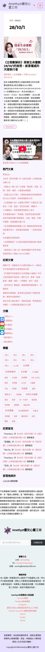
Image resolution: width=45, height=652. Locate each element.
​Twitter (22, 614)
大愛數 (32, 383)
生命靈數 (9, 410)
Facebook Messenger (24, 563)
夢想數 (14, 383)
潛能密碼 (26, 405)
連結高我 (24, 416)
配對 (33, 416)
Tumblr (22, 617)
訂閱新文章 (38, 542)
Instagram (23, 604)
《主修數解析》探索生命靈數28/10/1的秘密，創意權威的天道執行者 (22, 66)
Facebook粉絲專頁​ (22, 601)
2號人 (15, 355)
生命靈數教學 (23, 411)
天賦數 (24, 388)
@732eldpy (25, 560)
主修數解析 (10, 371)
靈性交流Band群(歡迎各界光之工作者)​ (22, 608)
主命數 (24, 371)
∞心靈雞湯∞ (8, 320)
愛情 (33, 389)
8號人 (32, 360)
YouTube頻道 (22, 598)
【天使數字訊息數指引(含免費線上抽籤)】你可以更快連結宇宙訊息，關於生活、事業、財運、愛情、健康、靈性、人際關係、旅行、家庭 (22, 277)
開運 (6, 421)
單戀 (6, 383)
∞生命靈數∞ (18, 74)
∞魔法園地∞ (8, 342)
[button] (34, 5)
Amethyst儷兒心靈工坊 (20, 5)
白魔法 (35, 411)
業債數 (7, 405)
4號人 (32, 355)
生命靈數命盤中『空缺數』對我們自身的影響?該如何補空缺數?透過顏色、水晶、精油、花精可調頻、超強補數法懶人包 (22, 218)
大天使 (23, 383)
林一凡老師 (23, 400)
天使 (6, 389)
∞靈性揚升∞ (8, 337)
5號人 (7, 360)
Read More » (10, 126)
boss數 (15, 366)
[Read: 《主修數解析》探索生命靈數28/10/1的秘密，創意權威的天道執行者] (22, 47)
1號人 (7, 355)
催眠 (6, 378)
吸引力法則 (35, 378)
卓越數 (24, 377)
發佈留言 (7, 74)
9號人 (7, 366)
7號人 (24, 360)
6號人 (15, 360)
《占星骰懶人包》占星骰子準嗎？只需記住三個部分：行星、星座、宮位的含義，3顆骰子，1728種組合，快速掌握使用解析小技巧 (22, 206)
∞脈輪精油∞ (8, 333)
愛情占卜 (8, 394)
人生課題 (35, 372)
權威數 (16, 405)
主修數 (26, 365)
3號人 (24, 355)
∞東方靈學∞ (8, 325)
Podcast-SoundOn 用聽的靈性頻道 (22, 611)
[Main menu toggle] (40, 5)
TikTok (22, 620)
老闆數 (7, 416)
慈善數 (19, 394)
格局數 (34, 400)
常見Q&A (6, 174)
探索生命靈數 (32, 394)
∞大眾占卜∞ (8, 316)
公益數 (14, 377)
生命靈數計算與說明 (11, 238)
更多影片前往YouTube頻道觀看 (15, 163)
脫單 (15, 416)
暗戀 (13, 400)
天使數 (14, 389)
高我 (13, 421)
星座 (6, 400)
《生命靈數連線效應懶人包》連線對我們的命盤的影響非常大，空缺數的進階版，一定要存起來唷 (22, 230)
